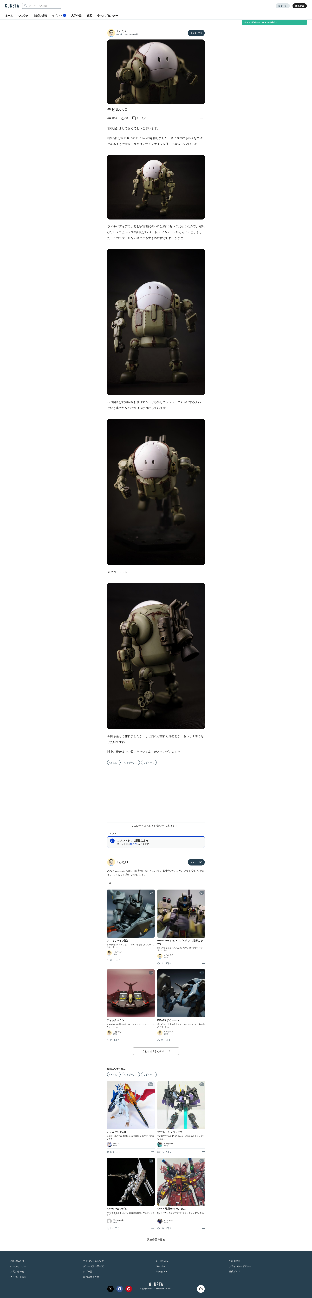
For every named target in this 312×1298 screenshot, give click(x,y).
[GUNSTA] (12, 6)
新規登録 (299, 5)
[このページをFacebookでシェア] (119, 1289)
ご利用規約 (234, 1261)
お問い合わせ (17, 1271)
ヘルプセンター (109, 15)
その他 (119, 34)
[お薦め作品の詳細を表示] (202, 118)
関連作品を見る (156, 1239)
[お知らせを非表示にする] (303, 22)
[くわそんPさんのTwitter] (110, 883)
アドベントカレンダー (94, 1261)
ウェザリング (131, 762)
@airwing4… (118, 1220)
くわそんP (122, 31)
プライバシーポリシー (240, 1266)
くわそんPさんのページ (156, 1051)
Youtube (160, 1266)
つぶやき (23, 15)
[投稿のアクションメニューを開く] (153, 960)
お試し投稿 (40, 15)
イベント (58, 15)
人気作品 (76, 15)
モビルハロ (149, 762)
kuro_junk (168, 1220)
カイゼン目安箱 (18, 1276)
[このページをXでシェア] (110, 1289)
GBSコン (113, 762)
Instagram (161, 1271)
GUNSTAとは (17, 1261)
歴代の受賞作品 (91, 1276)
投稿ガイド (234, 1271)
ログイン (282, 5)
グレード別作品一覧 (93, 1266)
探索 (89, 15)
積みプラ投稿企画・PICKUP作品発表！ (261, 22)
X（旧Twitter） (164, 1261)
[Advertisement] (156, 791)
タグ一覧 (87, 1271)
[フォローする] (196, 33)
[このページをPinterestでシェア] (128, 1289)
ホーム (9, 15)
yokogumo (168, 1143)
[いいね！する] (201, 1289)
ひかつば (117, 1143)
